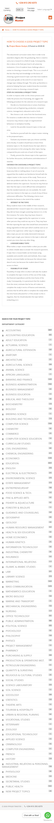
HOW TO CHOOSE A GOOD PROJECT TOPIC (28, 30)
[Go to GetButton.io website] (48, 820)
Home (7, 30)
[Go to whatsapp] (47, 815)
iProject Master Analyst (18, 46)
